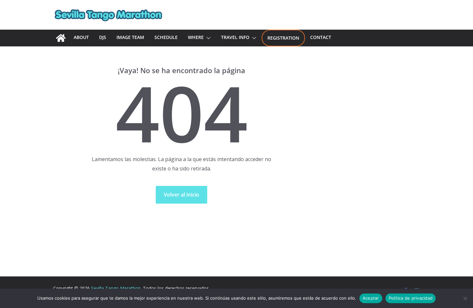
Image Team (130, 37)
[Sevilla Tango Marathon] (61, 38)
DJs (102, 37)
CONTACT (320, 37)
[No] (465, 298)
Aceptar (371, 298)
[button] (207, 38)
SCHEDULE (166, 37)
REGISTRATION (283, 38)
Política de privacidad (411, 298)
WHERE (196, 37)
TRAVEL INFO (235, 37)
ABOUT (81, 37)
